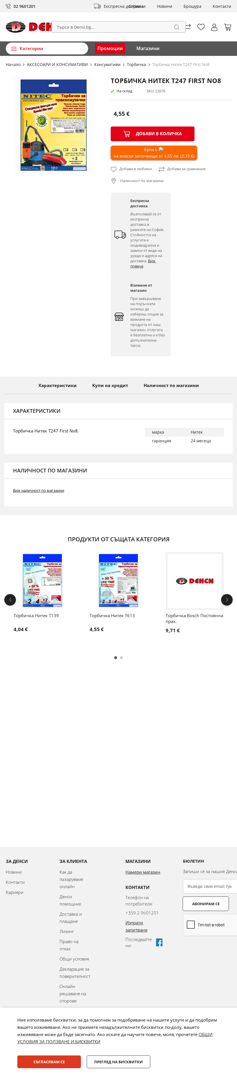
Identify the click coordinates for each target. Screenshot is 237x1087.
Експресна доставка (123, 6)
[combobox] (118, 27)
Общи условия (74, 959)
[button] (214, 27)
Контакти (222, 6)
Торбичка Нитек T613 (112, 615)
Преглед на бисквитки (118, 1061)
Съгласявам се (49, 1061)
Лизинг (67, 931)
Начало (14, 64)
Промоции (110, 48)
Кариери (14, 892)
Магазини (148, 48)
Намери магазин (142, 872)
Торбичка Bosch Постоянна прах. (194, 618)
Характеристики (57, 385)
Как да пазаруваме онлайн (71, 879)
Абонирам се (206, 903)
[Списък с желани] (201, 27)
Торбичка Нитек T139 (36, 615)
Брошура (192, 6)
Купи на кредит (110, 385)
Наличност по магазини (141, 180)
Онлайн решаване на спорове (73, 993)
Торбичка (137, 64)
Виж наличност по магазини (38, 490)
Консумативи (108, 64)
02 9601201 (25, 6)
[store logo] (38, 27)
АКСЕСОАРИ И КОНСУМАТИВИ (58, 64)
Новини (164, 6)
